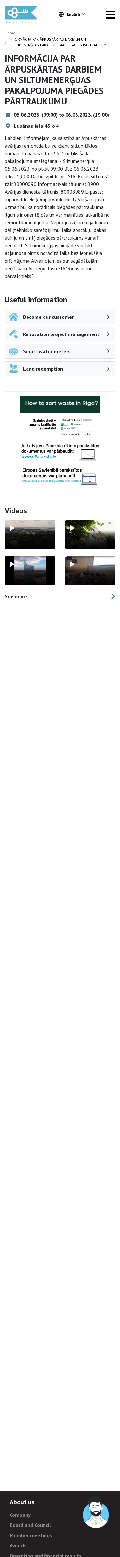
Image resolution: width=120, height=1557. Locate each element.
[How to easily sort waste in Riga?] (60, 404)
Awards (18, 1545)
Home (10, 32)
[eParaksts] (60, 427)
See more (16, 596)
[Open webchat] (96, 1512)
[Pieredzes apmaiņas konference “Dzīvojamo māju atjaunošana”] (90, 570)
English (73, 14)
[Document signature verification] (60, 476)
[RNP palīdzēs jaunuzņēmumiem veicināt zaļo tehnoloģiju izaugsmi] (30, 570)
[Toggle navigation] (110, 14)
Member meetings (31, 1535)
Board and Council (30, 1525)
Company (20, 1515)
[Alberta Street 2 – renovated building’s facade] (90, 534)
